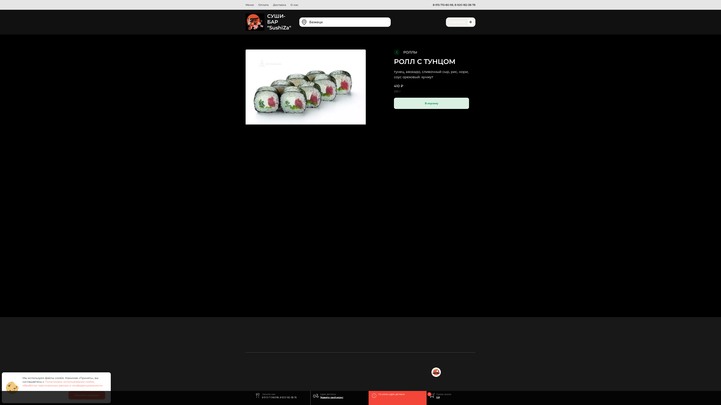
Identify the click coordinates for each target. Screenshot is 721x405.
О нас (294, 5)
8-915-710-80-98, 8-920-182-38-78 (454, 5)
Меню (250, 5)
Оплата (263, 5)
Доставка (279, 5)
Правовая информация (354, 372)
